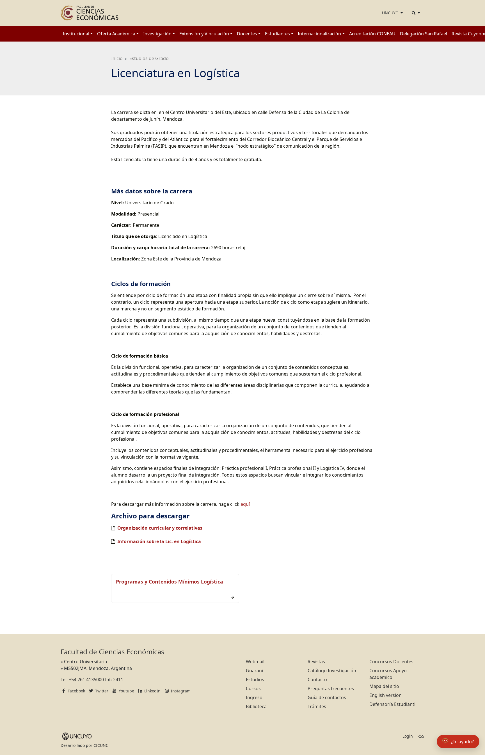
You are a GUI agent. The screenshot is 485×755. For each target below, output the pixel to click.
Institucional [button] (76, 34)
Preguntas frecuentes (331, 688)
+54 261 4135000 (86, 679)
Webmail (255, 661)
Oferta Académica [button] (116, 34)
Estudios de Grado (149, 58)
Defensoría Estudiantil (393, 704)
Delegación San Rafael (423, 34)
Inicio (117, 58)
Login (407, 736)
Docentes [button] (247, 34)
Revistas (316, 661)
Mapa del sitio (384, 686)
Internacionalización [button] (319, 34)
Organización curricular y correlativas (159, 528)
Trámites (317, 706)
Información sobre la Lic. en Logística (159, 541)
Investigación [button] (157, 34)
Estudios (255, 679)
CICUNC (100, 745)
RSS (420, 736)
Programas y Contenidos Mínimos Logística (169, 581)
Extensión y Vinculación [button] (204, 34)
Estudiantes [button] (277, 34)
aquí (245, 504)
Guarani (254, 670)
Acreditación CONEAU (372, 34)
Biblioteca (256, 706)
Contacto (317, 679)
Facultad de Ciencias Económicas (112, 651)
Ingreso (254, 697)
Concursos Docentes (391, 661)
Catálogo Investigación (332, 670)
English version (385, 695)
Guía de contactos (327, 697)
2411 (118, 679)
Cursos (253, 688)
